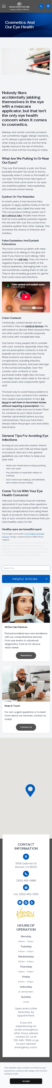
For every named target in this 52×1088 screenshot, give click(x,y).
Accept (26, 1081)
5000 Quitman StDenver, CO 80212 (26, 865)
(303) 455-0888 (26, 880)
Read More (26, 655)
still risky (23, 259)
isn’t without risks (12, 215)
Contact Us (26, 727)
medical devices (34, 326)
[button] (3, 6)
